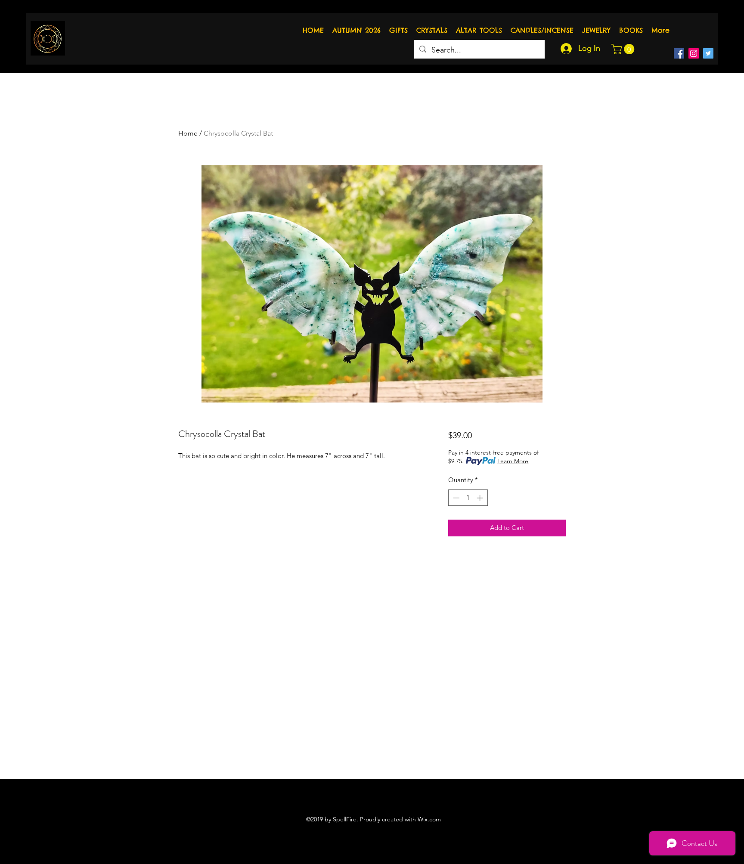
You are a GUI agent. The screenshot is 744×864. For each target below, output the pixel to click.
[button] (624, 49)
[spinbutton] (468, 498)
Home (188, 133)
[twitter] (708, 53)
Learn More (512, 461)
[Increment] (481, 498)
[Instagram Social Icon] (693, 53)
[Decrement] (455, 498)
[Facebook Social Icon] (679, 53)
